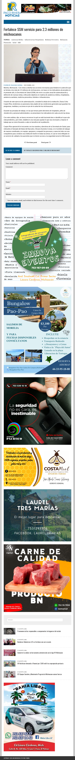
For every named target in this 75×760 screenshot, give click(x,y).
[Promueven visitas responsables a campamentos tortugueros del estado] (9, 633)
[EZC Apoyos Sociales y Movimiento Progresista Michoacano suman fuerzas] (9, 676)
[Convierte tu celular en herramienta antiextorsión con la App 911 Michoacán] (9, 655)
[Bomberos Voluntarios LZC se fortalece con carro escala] (9, 644)
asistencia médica (17, 40)
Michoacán (63, 40)
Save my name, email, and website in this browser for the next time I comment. (35, 200)
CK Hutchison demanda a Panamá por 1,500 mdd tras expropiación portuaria (40, 663)
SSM (19, 43)
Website (8, 194)
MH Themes (27, 758)
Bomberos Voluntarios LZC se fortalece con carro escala (34, 642)
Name (8, 182)
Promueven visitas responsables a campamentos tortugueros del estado (39, 631)
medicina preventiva (52, 40)
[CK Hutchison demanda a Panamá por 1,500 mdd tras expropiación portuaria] (9, 665)
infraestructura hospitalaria (34, 40)
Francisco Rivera (17, 85)
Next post (45, 142)
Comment (9, 167)
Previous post (31, 142)
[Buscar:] (35, 620)
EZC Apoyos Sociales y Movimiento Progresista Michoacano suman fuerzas (39, 674)
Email (8, 188)
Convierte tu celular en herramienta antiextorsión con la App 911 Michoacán (40, 653)
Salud (14, 43)
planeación (7, 43)
